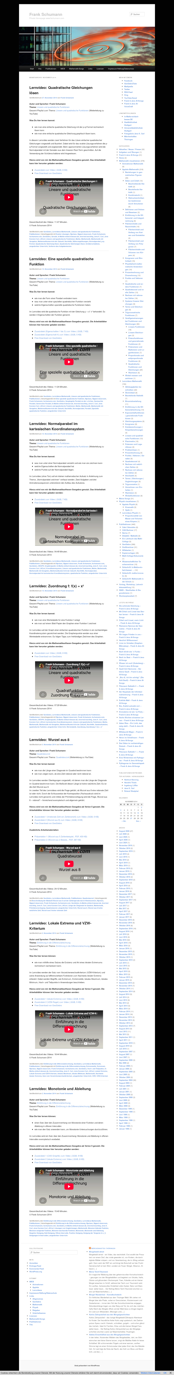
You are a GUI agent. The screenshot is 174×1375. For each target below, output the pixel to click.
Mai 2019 (122, 859)
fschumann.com (35, 236)
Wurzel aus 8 (82, 908)
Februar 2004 (124, 1085)
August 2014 (124, 994)
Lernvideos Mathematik (61, 231)
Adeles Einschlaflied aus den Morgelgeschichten (109, 1334)
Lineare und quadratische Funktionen (53, 107)
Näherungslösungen (80, 241)
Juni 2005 (123, 1074)
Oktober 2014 (124, 988)
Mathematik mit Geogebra (39, 571)
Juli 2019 (123, 854)
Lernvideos (37, 1290)
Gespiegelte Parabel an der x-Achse (79, 401)
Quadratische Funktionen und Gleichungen (135, 367)
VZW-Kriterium (102, 1076)
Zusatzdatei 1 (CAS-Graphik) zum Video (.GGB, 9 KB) (59, 1155)
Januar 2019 (124, 871)
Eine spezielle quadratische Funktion (70, 398)
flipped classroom (84, 234)
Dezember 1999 (125, 1108)
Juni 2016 (123, 937)
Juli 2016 (123, 934)
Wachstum (132, 372)
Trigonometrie (131, 484)
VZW (94, 1076)
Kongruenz (129, 424)
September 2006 (126, 1060)
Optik (127, 510)
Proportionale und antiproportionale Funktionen (136, 358)
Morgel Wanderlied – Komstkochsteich (105, 1294)
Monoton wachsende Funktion (63, 1230)
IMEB (62, 68)
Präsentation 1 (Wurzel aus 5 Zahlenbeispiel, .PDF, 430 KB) (61, 836)
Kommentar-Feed (36, 1268)
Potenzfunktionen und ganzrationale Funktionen (136, 341)
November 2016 (125, 922)
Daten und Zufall (132, 180)
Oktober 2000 (124, 1094)
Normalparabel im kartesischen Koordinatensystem (49, 573)
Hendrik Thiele (130, 782)
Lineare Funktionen (136, 326)
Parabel (88, 408)
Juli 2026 (123, 834)
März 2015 (123, 974)
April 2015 (123, 971)
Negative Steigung (36, 1233)
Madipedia (128, 86)
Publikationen (51, 68)
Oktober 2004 (124, 1077)
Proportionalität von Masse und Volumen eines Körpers (133, 518)
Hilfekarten (126, 550)
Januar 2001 (124, 1091)
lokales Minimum (78, 1073)
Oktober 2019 (124, 848)
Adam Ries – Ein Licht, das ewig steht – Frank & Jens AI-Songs (131, 726)
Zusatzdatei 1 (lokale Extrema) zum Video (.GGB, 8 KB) (59, 998)
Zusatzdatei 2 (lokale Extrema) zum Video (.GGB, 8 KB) (59, 1159)
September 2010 (126, 1043)
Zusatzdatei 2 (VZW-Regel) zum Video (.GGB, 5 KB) (58, 1002)
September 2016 (126, 928)
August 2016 (124, 931)
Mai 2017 (122, 908)
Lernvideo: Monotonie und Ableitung (60, 1088)
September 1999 (126, 1111)
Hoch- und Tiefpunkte (95, 1068)
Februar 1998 (124, 1126)
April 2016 (123, 942)
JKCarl (42, 239)
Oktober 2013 (124, 1023)
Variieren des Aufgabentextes (60, 246)
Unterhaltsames (39, 1313)
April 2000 (123, 1103)
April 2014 (123, 1005)
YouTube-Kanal (130, 98)
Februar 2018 (124, 888)
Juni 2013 (123, 1031)
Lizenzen (100, 68)
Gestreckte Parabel (43, 403)
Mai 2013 (122, 1034)
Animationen (37, 1284)
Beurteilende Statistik (134, 395)
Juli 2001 (123, 1088)
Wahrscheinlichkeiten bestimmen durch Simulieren (136, 201)
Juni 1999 (123, 1114)
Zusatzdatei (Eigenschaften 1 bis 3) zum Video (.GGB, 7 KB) (61, 331)
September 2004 (126, 1080)
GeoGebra (47, 231)
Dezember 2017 (125, 894)
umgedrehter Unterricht (38, 246)
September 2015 (126, 960)
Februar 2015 (124, 977)
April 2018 (123, 885)
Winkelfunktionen (132, 495)
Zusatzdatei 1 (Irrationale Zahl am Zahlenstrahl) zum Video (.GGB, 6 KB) (67, 816)
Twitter (127, 89)
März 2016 (123, 945)
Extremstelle (91, 1066)
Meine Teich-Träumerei (98, 1271)
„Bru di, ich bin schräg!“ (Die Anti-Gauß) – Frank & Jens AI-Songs (131, 680)
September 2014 (126, 991)
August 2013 (124, 1028)
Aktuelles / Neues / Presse (130, 149)
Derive (125, 533)
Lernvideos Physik (130, 513)
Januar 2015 (124, 980)
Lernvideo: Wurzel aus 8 (49, 739)
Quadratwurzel (43, 753)
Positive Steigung (76, 1233)
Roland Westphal (131, 791)
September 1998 (126, 1120)
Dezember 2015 (125, 951)
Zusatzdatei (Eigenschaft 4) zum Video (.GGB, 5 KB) (58, 334)
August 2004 (124, 1083)
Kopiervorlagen (128, 553)
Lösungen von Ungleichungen (66, 1228)
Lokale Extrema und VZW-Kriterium (43, 1073)
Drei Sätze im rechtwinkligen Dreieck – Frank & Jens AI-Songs (131, 746)
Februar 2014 (124, 1011)
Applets (35, 1287)
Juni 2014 (123, 1000)
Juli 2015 (123, 962)
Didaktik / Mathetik (130, 535)
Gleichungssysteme (133, 421)
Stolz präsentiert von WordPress (87, 1365)
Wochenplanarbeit (126, 596)
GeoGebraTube (130, 83)
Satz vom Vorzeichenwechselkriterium (57, 1076)
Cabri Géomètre (128, 527)
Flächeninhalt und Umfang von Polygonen (136, 244)
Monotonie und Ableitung (94, 1230)
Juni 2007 (123, 1057)
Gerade (54, 236)
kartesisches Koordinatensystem (59, 722)
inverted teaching (86, 236)
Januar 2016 (124, 948)
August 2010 (124, 1045)
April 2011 (123, 1040)
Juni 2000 (123, 1100)
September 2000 (126, 1097)
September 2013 (126, 1025)
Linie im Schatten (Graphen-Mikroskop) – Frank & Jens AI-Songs (131, 646)
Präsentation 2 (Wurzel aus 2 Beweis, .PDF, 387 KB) (58, 839)
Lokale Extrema (101, 1071)
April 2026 (123, 839)
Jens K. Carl (99, 236)
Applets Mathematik (130, 169)
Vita (39, 68)
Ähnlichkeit (130, 392)
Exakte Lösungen (62, 234)
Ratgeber (36, 1310)
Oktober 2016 (124, 925)
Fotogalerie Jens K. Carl (134, 133)
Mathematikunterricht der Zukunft (51, 241)
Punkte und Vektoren (134, 278)
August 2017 (124, 902)
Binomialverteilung (133, 401)
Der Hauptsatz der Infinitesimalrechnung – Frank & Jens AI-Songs (131, 694)
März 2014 (123, 1008)
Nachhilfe (68, 241)
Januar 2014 (124, 1014)
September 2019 (126, 851)
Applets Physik (128, 504)
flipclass (73, 234)
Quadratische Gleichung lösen (47, 244)
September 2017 (126, 899)
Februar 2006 (124, 1066)
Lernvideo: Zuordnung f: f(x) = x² (56, 585)
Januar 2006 (124, 1068)
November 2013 (125, 1020)
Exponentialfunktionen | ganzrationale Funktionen (134, 415)
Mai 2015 (122, 968)
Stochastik (129, 475)
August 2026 (124, 831)
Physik (35, 1307)
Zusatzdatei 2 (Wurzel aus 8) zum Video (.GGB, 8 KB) (59, 819)
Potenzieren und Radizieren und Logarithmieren (136, 350)
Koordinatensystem (54, 568)
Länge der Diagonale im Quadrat (80, 905)
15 (138, 813)
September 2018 (126, 879)
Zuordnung (81, 727)
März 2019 (123, 865)
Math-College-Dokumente (132, 555)
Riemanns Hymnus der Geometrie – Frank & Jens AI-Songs (131, 629)
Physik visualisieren (127, 501)
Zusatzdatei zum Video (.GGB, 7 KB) (51, 499)
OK (165, 1372)
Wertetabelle (71, 727)
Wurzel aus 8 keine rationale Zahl (54, 910)
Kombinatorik (134, 195)
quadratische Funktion (79, 573)
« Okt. (124, 821)
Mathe (78, 239)
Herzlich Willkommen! (128, 640)
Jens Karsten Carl (54, 905)
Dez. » (138, 821)
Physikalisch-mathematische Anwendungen (134, 266)
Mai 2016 (122, 940)
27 (131, 818)
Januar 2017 (124, 917)
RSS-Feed (128, 92)
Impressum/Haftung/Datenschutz (121, 68)
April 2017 (123, 911)
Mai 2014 (122, 1003)
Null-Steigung (49, 1233)
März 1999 (123, 1117)
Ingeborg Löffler (131, 785)
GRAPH (41, 566)
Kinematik (129, 507)
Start (32, 68)
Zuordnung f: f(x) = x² (94, 727)
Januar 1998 (124, 1128)
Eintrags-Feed (35, 1266)
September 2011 (126, 1037)
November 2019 (125, 845)
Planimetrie (130, 441)
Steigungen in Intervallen (38, 1235)
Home (121, 158)
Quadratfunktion (101, 724)
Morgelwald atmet (96, 1251)
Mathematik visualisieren (129, 160)
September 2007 (126, 1051)
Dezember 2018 (125, 874)
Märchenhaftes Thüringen (103, 1248)
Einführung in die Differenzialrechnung (53, 942)
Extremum (101, 1066)
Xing (126, 95)
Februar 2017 (124, 914)
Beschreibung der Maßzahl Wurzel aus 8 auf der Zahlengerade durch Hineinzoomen (64, 900)
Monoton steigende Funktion (40, 1230)
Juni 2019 (123, 856)
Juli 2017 (123, 905)
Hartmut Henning (131, 779)
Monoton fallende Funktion (98, 1228)
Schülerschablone (93, 244)
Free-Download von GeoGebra (48, 173)
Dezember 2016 (125, 919)
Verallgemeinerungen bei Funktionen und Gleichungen (134, 321)
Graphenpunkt (50, 566)
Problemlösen (131, 450)
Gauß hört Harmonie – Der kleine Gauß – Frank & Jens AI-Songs (130, 672)
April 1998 (123, 1123)
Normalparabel (95, 241)
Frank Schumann (45, 14)
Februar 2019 (124, 868)
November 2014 (125, 985)
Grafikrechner (128, 547)
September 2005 (126, 1071)
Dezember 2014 (125, 982)
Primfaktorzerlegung (37, 908)
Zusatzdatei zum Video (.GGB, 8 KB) (51, 169)
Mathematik (85, 239)
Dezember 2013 (125, 1017)
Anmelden (33, 1263)
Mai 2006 (122, 1063)
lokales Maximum (64, 1073)
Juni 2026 (123, 837)
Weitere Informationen (150, 1372)
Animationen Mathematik (132, 163)
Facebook (128, 80)
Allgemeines (37, 1298)
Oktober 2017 (124, 897)
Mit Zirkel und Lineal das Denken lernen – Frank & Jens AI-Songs (131, 614)
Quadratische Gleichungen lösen (72, 244)
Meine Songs (124, 498)
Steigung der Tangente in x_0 (94, 1233)
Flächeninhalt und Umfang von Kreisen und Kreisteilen (136, 232)
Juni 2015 (123, 965)
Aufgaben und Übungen (129, 152)
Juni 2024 (123, 842)
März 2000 (123, 1106)
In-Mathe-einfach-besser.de (68, 236)
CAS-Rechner (127, 530)
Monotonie (80, 1230)
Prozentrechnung (132, 452)
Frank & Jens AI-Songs (134, 100)
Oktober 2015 (124, 957)
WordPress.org (35, 1271)
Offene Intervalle (61, 1233)
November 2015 (125, 954)
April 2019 (123, 862)
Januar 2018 (124, 891)
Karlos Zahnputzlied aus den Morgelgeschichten (109, 1314)
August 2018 (124, 882)
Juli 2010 (123, 1048)
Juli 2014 (123, 997)
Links (90, 68)
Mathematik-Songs (76, 68)
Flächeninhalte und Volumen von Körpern (136, 252)
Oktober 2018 (124, 877)
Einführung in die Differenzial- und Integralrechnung (134, 218)
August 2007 (124, 1054)
